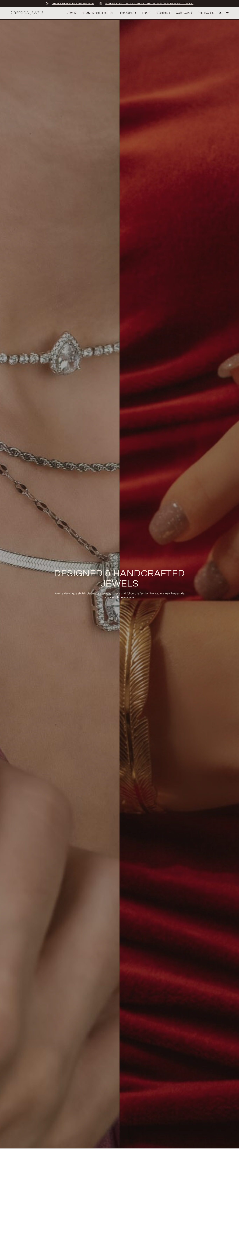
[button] (220, 13)
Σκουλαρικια (127, 13)
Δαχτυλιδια (184, 13)
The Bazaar (207, 13)
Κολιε (146, 13)
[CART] (225, 12)
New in (71, 13)
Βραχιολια (163, 13)
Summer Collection (97, 13)
